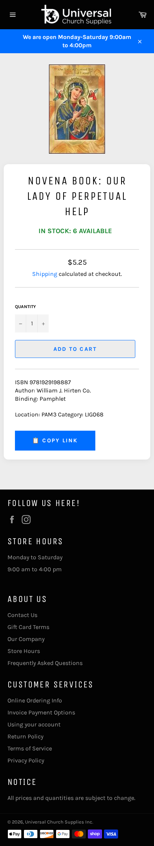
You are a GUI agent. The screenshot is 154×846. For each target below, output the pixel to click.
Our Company (25, 638)
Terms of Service (29, 748)
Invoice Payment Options (41, 712)
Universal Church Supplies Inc (58, 822)
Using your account (34, 724)
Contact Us (22, 614)
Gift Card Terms (28, 626)
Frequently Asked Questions (45, 662)
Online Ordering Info (34, 700)
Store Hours (23, 650)
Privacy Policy (25, 760)
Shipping (44, 273)
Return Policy (25, 736)
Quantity (25, 306)
